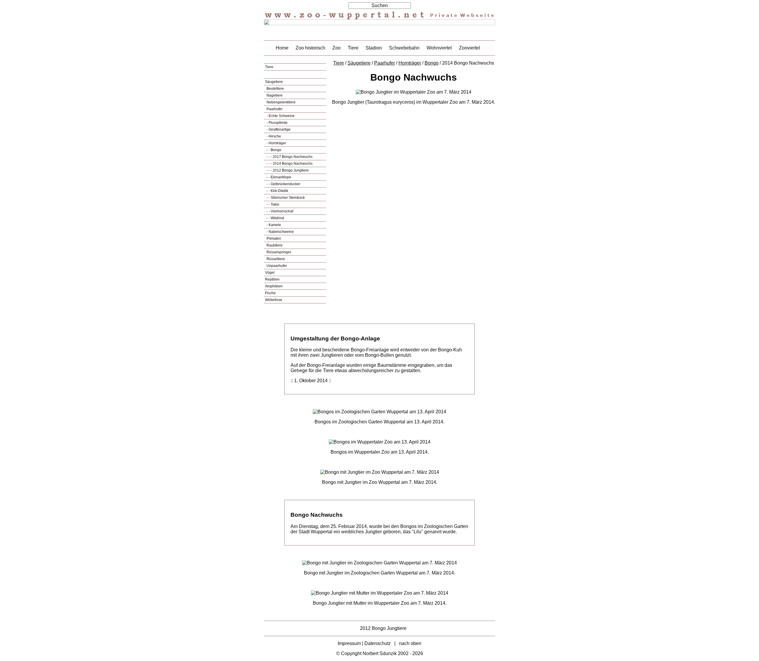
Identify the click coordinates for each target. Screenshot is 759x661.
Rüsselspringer (278, 252)
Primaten (273, 238)
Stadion (374, 47)
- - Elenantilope (278, 177)
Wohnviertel (439, 47)
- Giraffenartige (278, 129)
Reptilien (272, 279)
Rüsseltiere (275, 259)
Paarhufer (274, 109)
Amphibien (274, 286)
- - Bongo (273, 150)
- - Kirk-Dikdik (277, 191)
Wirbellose (273, 300)
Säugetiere (274, 82)
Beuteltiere (275, 89)
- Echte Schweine (280, 116)
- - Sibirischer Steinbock (285, 198)
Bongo (432, 62)
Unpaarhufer (276, 266)
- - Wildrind (275, 218)
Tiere (353, 47)
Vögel (270, 273)
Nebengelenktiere (281, 102)
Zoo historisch (310, 47)
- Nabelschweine (280, 232)
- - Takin (272, 204)
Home (282, 47)
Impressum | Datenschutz (364, 643)
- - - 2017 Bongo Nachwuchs (289, 157)
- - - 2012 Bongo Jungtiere (287, 170)
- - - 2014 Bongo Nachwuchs (289, 163)
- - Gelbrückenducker (283, 184)
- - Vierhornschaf (279, 211)
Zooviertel (469, 47)
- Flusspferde (277, 123)
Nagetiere (274, 95)
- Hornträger (276, 143)
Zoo (336, 47)
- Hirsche (273, 136)
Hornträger (409, 62)
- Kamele (273, 225)
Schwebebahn (404, 47)
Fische (270, 293)
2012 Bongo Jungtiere (383, 628)
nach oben (410, 643)
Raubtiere (274, 245)
